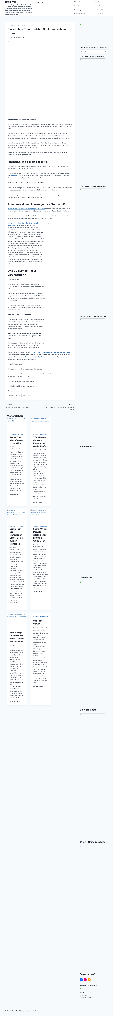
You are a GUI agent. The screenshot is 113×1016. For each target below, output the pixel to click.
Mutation (14, 175)
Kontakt (82, 992)
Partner (100, 14)
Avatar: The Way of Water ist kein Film (16, 440)
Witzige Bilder (38, 618)
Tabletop (100, 10)
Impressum (83, 995)
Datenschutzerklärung (87, 998)
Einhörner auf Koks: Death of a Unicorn (18, 406)
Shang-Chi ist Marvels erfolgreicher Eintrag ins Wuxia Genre (39, 535)
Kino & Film (78, 2)
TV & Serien (78, 6)
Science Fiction (26, 395)
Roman (18, 395)
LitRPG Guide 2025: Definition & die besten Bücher (60, 407)
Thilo (11, 37)
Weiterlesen (15, 494)
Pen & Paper (99, 6)
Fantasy (11, 395)
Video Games (98, 2)
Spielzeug (77, 10)
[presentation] (17, 424)
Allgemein (11, 25)
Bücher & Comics (80, 14)
